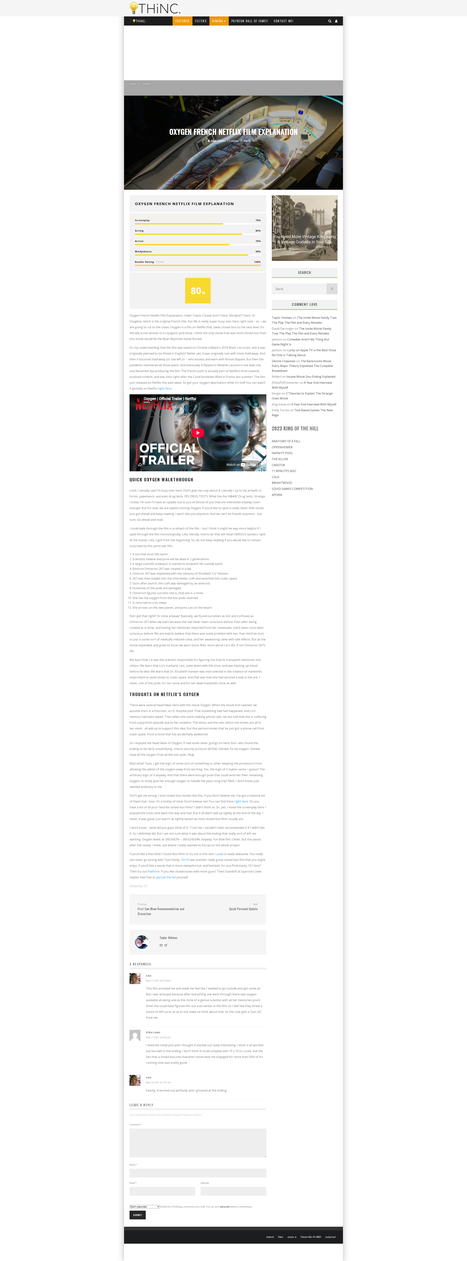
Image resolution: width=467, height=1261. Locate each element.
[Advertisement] (233, 52)
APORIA (277, 495)
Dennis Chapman (283, 361)
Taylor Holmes (218, 141)
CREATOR (278, 465)
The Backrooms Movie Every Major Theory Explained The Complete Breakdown (302, 366)
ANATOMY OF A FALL (286, 441)
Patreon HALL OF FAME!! (249, 21)
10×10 (185, 860)
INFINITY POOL (282, 453)
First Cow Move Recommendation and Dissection (161, 909)
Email (133, 1183)
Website (205, 1183)
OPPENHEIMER (282, 447)
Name (134, 1164)
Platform (154, 871)
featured (182, 21)
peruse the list (166, 877)
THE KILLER (280, 459)
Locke (219, 854)
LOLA (275, 477)
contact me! (284, 21)
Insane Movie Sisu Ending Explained (310, 377)
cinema (217, 21)
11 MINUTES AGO (284, 471)
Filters (201, 21)
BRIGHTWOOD (282, 483)
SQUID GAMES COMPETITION (292, 489)
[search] (332, 288)
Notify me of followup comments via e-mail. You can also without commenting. (206, 1206)
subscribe (225, 1206)
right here (164, 388)
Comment (136, 1124)
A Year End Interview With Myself (313, 404)
